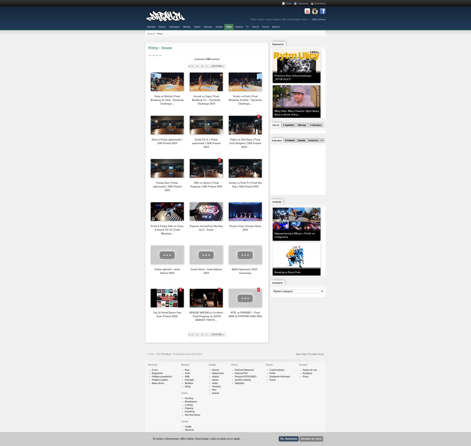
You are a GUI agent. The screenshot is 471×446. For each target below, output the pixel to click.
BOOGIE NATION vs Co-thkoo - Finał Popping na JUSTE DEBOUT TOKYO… (206, 316)
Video (229, 27)
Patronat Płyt (241, 373)
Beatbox (189, 383)
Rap (187, 370)
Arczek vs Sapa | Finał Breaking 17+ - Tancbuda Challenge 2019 (206, 100)
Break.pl (151, 34)
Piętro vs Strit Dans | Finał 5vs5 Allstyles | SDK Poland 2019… (245, 143)
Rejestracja (320, 3)
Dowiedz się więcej (311, 438)
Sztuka (219, 27)
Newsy (162, 27)
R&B (187, 376)
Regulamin (157, 373)
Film (214, 390)
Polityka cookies (160, 380)
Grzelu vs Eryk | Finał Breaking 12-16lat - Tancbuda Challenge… (245, 100)
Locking (189, 405)
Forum (272, 380)
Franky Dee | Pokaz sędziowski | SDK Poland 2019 (167, 186)
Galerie (215, 393)
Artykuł (215, 376)
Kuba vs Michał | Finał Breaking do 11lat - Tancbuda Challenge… (167, 100)
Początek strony (316, 354)
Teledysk (216, 386)
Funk (187, 373)
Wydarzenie (218, 373)
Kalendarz (174, 27)
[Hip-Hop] (165, 21)
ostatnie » (217, 66)
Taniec (197, 27)
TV (247, 27)
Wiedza (187, 27)
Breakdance (191, 401)
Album (215, 380)
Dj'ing (188, 386)
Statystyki (239, 383)
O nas (155, 370)
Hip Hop (151, 27)
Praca (306, 376)
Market (276, 27)
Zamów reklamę (243, 380)
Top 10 (255, 27)
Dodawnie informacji (279, 376)
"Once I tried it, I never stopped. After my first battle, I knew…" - (288, 19)
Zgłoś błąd (301, 354)
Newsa (215, 370)
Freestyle (189, 380)
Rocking (189, 398)
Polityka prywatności (162, 376)
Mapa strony (158, 383)
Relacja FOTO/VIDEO (245, 376)
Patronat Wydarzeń (244, 370)
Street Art (189, 430)
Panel (289, 3)
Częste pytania (276, 370)
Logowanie (303, 3)
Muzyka (208, 27)
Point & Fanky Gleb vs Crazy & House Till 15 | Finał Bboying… (167, 230)
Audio (215, 383)
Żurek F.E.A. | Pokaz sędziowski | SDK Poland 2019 (206, 143)
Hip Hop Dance (192, 415)
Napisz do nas (310, 370)
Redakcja (307, 373)
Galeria (239, 27)
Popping (189, 408)
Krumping (190, 411)
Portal (272, 373)
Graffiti (188, 426)
